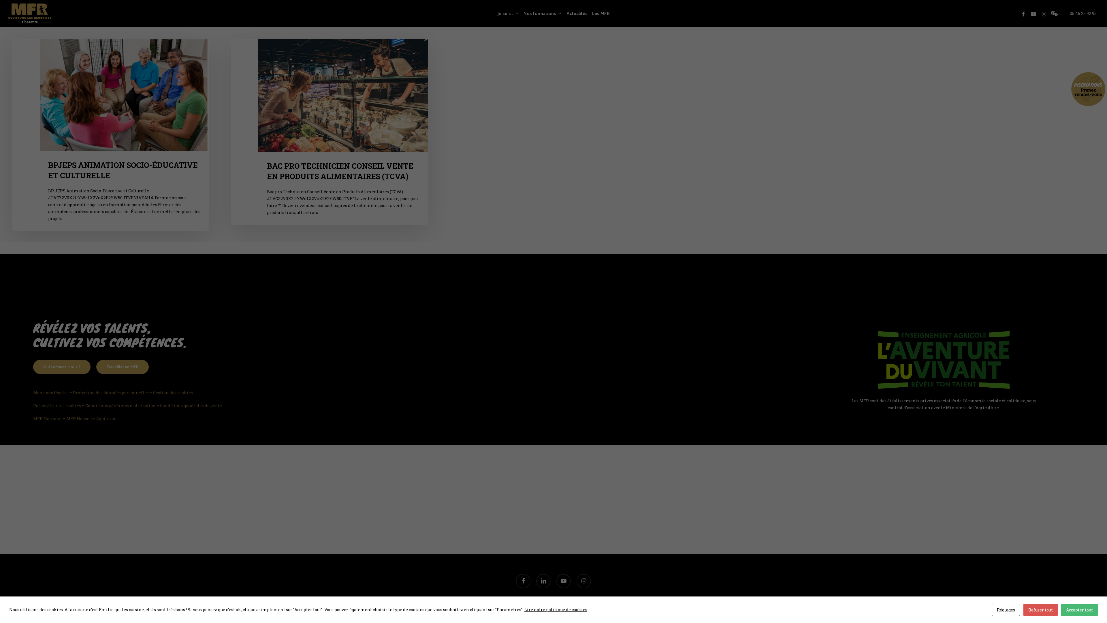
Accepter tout (1079, 610)
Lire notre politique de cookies (555, 609)
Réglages (1006, 610)
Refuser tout (1040, 610)
